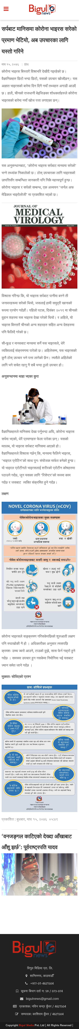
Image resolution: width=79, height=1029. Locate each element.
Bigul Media (27, 1025)
